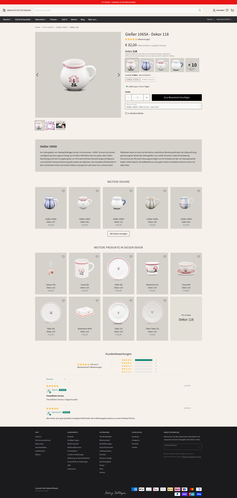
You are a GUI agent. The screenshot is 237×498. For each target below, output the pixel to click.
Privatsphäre (72, 451)
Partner (102, 472)
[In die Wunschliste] (63, 191)
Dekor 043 (84, 222)
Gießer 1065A (61, 27)
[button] (131, 39)
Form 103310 (48, 27)
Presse (101, 465)
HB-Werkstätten (105, 436)
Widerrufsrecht (73, 444)
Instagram (136, 440)
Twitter (134, 447)
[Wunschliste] (227, 10)
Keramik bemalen (106, 447)
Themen (53, 19)
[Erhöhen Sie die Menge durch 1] (147, 97)
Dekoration (40, 19)
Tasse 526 (85, 284)
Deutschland (223, 19)
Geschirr (6, 19)
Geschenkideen (41, 447)
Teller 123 (119, 328)
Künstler (102, 454)
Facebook (135, 436)
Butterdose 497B (85, 328)
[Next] (118, 74)
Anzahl (127, 92)
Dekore (74, 19)
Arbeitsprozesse (105, 451)
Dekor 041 (186, 222)
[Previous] (37, 74)
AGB (69, 465)
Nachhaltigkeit (105, 461)
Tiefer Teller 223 (152, 328)
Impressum (71, 469)
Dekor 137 (51, 222)
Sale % (64, 19)
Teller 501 (51, 328)
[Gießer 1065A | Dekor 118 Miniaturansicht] (40, 125)
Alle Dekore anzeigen (118, 233)
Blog (83, 19)
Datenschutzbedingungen (191, 456)
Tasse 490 (186, 284)
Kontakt (70, 436)
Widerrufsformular (74, 447)
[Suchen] (199, 10)
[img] (52, 386)
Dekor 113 (118, 222)
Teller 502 (119, 284)
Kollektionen (40, 451)
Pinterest (135, 444)
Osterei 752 (51, 284)
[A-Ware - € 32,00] (132, 82)
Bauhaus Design (105, 458)
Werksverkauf (104, 440)
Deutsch (209, 19)
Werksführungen (105, 444)
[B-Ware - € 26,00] (148, 82)
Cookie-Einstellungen (75, 454)
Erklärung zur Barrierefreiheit (78, 458)
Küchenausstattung (42, 440)
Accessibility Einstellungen (77, 461)
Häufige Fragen (73, 440)
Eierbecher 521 (152, 284)
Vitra (101, 469)
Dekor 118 (51, 287)
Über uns (92, 19)
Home (37, 27)
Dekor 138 (152, 222)
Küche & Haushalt (22, 19)
